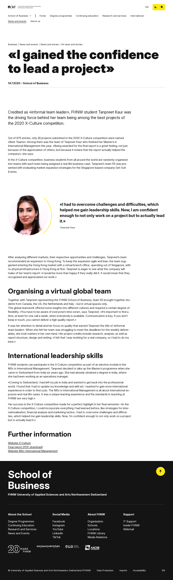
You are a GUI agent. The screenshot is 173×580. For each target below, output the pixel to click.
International (137, 15)
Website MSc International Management (33, 451)
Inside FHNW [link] (131, 525)
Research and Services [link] (22, 529)
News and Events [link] (19, 533)
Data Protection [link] (105, 570)
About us (35, 21)
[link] (24, 7)
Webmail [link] (128, 529)
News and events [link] (29, 44)
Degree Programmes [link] (21, 521)
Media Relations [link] (97, 537)
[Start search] (162, 7)
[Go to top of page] (160, 471)
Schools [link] (92, 525)
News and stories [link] (50, 44)
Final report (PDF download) (25, 447)
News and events (17, 21)
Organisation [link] (95, 521)
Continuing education (87, 15)
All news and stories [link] (71, 44)
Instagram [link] (58, 525)
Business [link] (12, 44)
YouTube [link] (57, 529)
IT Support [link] (129, 521)
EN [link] (147, 7)
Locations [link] (94, 529)
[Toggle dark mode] (156, 7)
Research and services (114, 15)
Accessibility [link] (139, 570)
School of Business (18, 15)
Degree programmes (61, 15)
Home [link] (42, 15)
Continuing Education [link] (21, 525)
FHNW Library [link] (96, 533)
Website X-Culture (19, 443)
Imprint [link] (123, 570)
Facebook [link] (58, 521)
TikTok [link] (56, 537)
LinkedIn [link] (57, 533)
